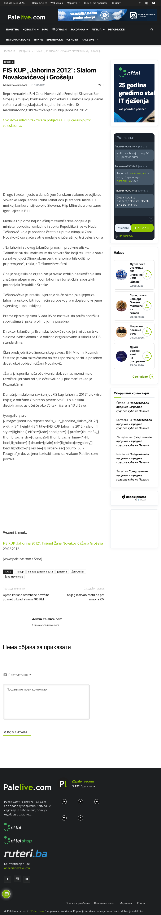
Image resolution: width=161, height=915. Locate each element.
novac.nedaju (137, 173)
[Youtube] (154, 3)
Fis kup (20, 571)
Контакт (116, 2)
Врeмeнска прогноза (62, 39)
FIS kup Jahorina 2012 (40, 571)
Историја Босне (18, 39)
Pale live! (88, 39)
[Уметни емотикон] (150, 219)
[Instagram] (147, 3)
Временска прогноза (95, 2)
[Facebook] (140, 3)
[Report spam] (151, 146)
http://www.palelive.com (45, 625)
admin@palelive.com (17, 868)
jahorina (62, 571)
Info (45, 29)
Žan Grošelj (77, 571)
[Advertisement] (53, 162)
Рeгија (97, 29)
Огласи (61, 29)
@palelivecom (83, 781)
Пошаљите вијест (105, 903)
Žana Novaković (14, 576)
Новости (29, 29)
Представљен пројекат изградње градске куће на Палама (132, 407)
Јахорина (77, 29)
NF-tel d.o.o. (37, 911)
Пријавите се (39, 2)
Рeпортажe (116, 29)
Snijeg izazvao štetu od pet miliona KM (85, 597)
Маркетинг (73, 2)
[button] (152, 29)
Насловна (9, 51)
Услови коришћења (78, 903)
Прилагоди (126, 236)
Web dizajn (57, 2)
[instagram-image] (64, 800)
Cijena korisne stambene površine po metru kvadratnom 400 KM (26, 597)
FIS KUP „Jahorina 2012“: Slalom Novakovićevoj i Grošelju (49, 73)
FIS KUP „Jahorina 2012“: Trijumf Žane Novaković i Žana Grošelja (53, 543)
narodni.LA (124, 180)
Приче (38, 39)
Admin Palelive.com (15, 85)
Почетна (12, 29)
